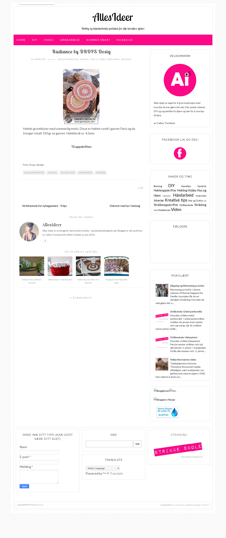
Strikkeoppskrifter (166, 205)
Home (21, 39)
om (205, 201)
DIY (34, 39)
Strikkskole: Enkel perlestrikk (186, 311)
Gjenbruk (201, 186)
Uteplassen (164, 209)
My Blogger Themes (199, 505)
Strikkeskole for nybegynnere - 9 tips (44, 205)
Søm (155, 210)
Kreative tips (176, 200)
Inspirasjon (201, 195)
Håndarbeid (70, 39)
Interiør (126, 59)
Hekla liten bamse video (183, 359)
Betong (158, 186)
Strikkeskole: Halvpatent (183, 337)
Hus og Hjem (98, 59)
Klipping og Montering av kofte (187, 285)
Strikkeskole (186, 204)
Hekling (84, 59)
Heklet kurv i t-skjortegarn (60, 280)
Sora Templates (178, 505)
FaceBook (125, 39)
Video (49, 39)
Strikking (200, 205)
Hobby (192, 190)
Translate (116, 473)
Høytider (167, 196)
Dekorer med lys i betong (125, 205)
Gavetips (186, 186)
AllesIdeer (113, 16)
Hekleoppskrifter (68, 59)
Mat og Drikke (195, 200)
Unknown (40, 59)
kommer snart (98, 39)
